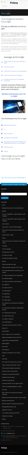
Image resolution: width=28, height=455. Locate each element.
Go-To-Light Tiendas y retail (8, 315)
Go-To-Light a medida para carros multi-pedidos (12, 275)
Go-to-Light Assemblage (7, 278)
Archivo (3, 205)
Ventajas (4, 419)
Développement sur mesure (8, 252)
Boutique (4, 211)
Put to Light (4, 389)
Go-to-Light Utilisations (7, 322)
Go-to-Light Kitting (6, 293)
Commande (4, 245)
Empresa (4, 261)
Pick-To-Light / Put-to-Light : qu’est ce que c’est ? (12, 362)
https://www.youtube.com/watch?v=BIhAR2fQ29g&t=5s (13, 177)
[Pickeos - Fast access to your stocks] (14, 2)
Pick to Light (4, 358)
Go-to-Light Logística (6, 300)
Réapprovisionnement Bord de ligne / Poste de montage (14, 397)
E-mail (2, 191)
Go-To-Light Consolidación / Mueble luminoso (12, 281)
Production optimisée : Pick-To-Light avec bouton (12, 383)
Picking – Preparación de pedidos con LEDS (11, 365)
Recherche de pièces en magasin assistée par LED (12, 403)
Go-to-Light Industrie (6, 290)
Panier (3, 355)
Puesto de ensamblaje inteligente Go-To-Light (11, 386)
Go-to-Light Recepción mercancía (9, 312)
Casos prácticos (5, 223)
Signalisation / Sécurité (7, 409)
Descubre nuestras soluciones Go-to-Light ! (14, 184)
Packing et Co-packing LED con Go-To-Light (11, 352)
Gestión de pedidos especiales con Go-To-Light (12, 267)
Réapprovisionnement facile (8, 400)
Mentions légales (5, 343)
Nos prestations (5, 349)
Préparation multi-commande (8, 377)
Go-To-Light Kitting (6, 296)
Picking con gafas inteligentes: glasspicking (11, 368)
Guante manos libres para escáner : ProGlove (12, 325)
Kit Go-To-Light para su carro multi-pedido (11, 334)
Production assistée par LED (8, 380)
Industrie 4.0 (4, 328)
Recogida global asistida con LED (9, 406)
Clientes (4, 238)
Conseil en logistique (6, 249)
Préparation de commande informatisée (10, 374)
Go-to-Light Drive (5, 284)
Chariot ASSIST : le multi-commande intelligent (11, 227)
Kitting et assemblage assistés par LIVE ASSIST (12, 337)
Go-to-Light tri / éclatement (7, 318)
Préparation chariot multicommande (10, 371)
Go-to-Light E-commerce (7, 287)
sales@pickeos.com (10, 433)
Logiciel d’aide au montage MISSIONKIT (10, 340)
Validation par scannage (7, 416)
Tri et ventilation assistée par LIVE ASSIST (10, 412)
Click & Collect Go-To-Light (7, 234)
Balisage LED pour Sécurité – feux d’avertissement (12, 208)
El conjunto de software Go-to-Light (9, 258)
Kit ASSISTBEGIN (5, 331)
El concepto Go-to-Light (7, 255)
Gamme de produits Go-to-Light (9, 264)
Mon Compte (5, 346)
